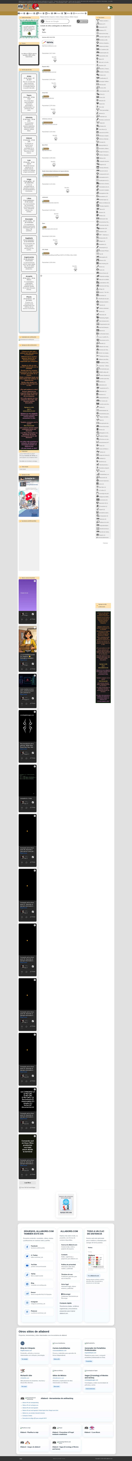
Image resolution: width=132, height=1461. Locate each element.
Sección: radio (54, 58)
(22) (105, 33)
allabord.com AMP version (59, 1458)
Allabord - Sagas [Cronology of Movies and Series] (65, 1448)
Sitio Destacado (103, 681)
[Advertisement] (105, 573)
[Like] (22, 669)
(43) (105, 222)
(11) (104, 36)
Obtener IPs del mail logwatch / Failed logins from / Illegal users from (40, 1410)
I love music (23, 469)
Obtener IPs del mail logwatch (30, 1408)
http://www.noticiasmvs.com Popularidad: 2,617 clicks (49, 45)
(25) (102, 88)
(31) (105, 46)
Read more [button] (23, 660)
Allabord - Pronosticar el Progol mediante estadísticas (63, 1433)
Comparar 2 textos (27, 1415)
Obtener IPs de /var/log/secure (30, 1405)
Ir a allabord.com (93, 1275)
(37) (102, 27)
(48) (103, 40)
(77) (102, 30)
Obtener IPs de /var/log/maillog (30, 1402)
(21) (105, 161)
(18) (103, 49)
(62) (103, 219)
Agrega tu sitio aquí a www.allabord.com (103, 665)
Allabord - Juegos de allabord (30, 1447)
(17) (104, 62)
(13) (102, 97)
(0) (104, 132)
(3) (101, 100)
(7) (103, 78)
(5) (102, 126)
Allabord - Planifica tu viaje (29, 1432)
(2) (103, 171)
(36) (103, 56)
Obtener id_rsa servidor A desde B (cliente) (33, 1413)
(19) (105, 43)
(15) (102, 65)
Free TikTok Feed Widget (28, 1187)
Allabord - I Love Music (92, 1432)
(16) (101, 107)
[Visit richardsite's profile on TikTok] (22, 614)
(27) (102, 24)
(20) (105, 135)
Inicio (21, 1458)
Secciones (101, 17)
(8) (104, 81)
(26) (104, 20)
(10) (103, 228)
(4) (104, 120)
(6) (103, 52)
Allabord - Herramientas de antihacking (57, 1398)
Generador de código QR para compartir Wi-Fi (34, 1418)
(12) (102, 75)
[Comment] (26, 669)
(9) (101, 59)
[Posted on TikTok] (33, 614)
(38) (105, 68)
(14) (104, 180)
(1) (101, 94)
